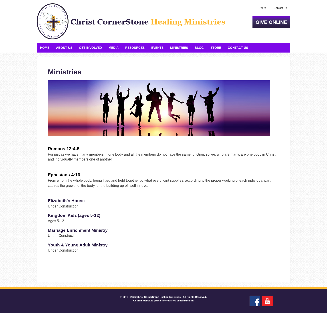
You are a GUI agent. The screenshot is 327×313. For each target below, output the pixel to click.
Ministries (179, 47)
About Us (64, 47)
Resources (135, 47)
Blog (199, 47)
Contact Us (280, 8)
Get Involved (90, 47)
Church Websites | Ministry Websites (155, 300)
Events (157, 47)
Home (44, 47)
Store (263, 8)
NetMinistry (186, 300)
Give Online (271, 22)
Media (114, 47)
